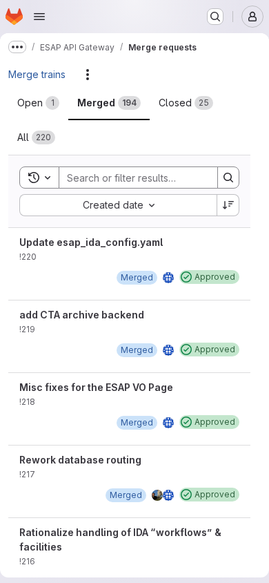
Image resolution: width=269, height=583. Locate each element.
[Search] (228, 177)
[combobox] (118, 205)
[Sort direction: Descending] (228, 205)
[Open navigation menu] (39, 17)
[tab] (38, 103)
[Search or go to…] (215, 16)
